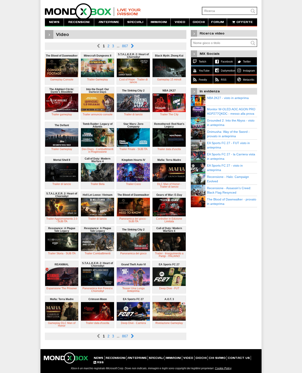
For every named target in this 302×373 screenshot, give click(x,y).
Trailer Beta (98, 184)
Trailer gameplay (62, 114)
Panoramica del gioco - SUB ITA (133, 220)
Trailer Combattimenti (98, 253)
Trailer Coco (133, 184)
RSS (99, 362)
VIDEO (180, 22)
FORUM (217, 22)
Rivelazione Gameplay (169, 323)
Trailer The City (169, 114)
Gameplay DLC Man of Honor (61, 324)
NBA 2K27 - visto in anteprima (228, 98)
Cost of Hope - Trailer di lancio (133, 81)
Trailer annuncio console (98, 114)
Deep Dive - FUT (169, 288)
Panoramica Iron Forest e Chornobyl (97, 290)
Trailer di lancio (133, 114)
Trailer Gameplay (97, 79)
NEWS (54, 22)
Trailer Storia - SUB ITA (62, 253)
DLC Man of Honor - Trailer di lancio (169, 185)
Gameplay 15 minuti (169, 79)
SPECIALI (135, 22)
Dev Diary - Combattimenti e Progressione (97, 150)
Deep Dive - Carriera (133, 323)
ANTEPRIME (109, 22)
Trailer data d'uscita (169, 149)
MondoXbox (80, 11)
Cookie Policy (223, 368)
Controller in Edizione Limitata (169, 220)
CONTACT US (239, 358)
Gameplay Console (61, 79)
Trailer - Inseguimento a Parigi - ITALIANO (169, 255)
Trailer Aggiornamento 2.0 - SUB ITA (61, 220)
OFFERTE (244, 22)
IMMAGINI (159, 22)
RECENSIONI (79, 22)
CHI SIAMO (217, 358)
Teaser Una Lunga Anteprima (133, 290)
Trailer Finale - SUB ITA (133, 149)
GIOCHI (199, 22)
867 (125, 46)
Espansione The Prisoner (61, 288)
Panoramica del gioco (133, 253)
